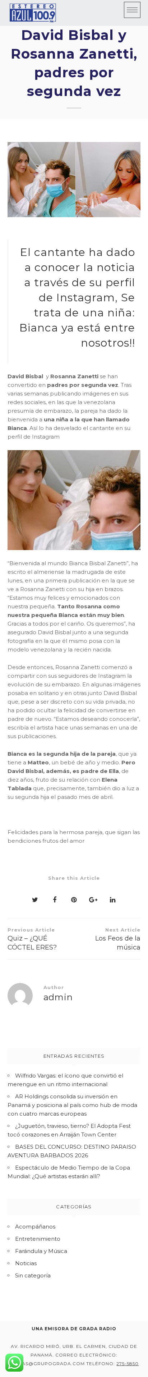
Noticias (26, 1263)
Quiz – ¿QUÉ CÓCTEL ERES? (32, 939)
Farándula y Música (41, 1251)
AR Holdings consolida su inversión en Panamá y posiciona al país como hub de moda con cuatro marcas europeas (72, 1105)
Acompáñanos (35, 1226)
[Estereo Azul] (33, 13)
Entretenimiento (37, 1238)
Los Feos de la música (117, 939)
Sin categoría (33, 1275)
